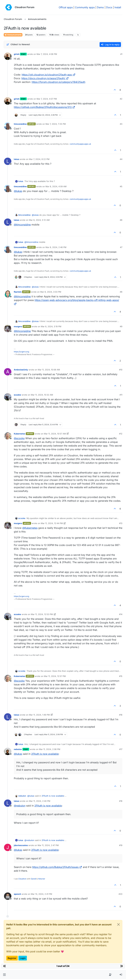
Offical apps (66, 7)
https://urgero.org (21, 351)
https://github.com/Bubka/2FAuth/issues (55, 867)
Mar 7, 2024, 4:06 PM (47, 54)
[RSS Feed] (78, 34)
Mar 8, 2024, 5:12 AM (39, 220)
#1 (121, 54)
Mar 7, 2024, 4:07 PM (47, 99)
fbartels (18, 292)
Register (12, 958)
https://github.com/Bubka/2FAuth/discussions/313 (43, 107)
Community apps (85, 7)
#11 (121, 395)
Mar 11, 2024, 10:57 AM (55, 433)
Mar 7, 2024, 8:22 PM (39, 159)
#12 (120, 433)
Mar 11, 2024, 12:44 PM (52, 523)
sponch (17, 894)
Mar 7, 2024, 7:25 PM (55, 124)
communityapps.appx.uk (80, 144)
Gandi (33, 879)
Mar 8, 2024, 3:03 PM (50, 292)
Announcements (14, 35)
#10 (120, 369)
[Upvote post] (115, 89)
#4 (121, 159)
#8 (121, 292)
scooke (17, 395)
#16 (120, 715)
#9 (121, 326)
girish (16, 54)
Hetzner (41, 879)
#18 (120, 801)
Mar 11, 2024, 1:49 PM (39, 715)
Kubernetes (19, 433)
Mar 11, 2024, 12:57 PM (55, 676)
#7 (121, 247)
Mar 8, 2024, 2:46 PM (55, 247)
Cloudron (22, 879)
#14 (120, 614)
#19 (120, 845)
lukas (16, 159)
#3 (121, 124)
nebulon (18, 749)
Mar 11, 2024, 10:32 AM (42, 395)
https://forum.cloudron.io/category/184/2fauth (58, 81)
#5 (121, 186)
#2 (121, 99)
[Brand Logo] (8, 7)
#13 (120, 523)
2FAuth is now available (45, 753)
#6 (121, 220)
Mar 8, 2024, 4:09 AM (56, 186)
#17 (120, 749)
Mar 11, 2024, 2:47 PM (48, 845)
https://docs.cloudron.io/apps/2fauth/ (43, 78)
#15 (120, 676)
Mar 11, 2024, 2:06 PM (49, 749)
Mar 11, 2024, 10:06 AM (49, 369)
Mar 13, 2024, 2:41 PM (41, 894)
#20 (120, 894)
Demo (100, 7)
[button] (4, 975)
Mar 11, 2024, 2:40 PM (39, 801)
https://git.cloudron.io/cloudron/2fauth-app (47, 74)
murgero (18, 326)
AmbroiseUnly (21, 369)
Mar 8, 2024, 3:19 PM (51, 326)
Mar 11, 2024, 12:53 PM (42, 614)
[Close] (118, 924)
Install (117, 7)
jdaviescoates (21, 845)
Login (23, 958)
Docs (109, 7)
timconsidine (20, 124)
